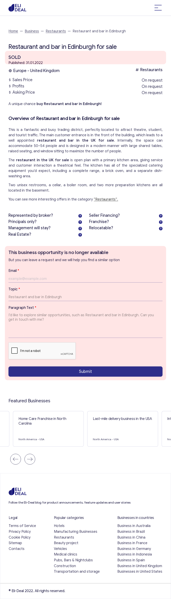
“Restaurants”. (106, 199)
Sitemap (15, 543)
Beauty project (66, 543)
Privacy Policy (20, 531)
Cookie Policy (20, 537)
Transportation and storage (77, 571)
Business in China (131, 537)
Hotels (59, 526)
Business (32, 31)
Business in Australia (134, 526)
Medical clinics (65, 554)
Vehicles (60, 549)
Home (13, 31)
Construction (65, 566)
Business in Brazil (131, 531)
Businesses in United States (139, 571)
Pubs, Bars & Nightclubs (73, 560)
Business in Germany (134, 549)
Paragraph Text (22, 308)
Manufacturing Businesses (75, 531)
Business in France (132, 543)
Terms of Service (22, 526)
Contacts (16, 549)
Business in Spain (131, 560)
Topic (14, 289)
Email (13, 271)
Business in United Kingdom (139, 566)
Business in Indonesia (134, 554)
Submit (85, 371)
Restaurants (56, 31)
